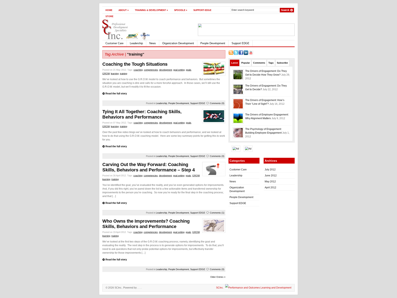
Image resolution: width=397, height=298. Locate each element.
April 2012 (270, 187)
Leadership (136, 43)
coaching (138, 70)
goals (188, 70)
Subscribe (282, 63)
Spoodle (180, 10)
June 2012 (271, 175)
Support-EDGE (202, 10)
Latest (234, 63)
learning (115, 73)
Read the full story (116, 93)
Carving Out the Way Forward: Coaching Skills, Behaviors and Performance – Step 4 (148, 167)
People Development (212, 43)
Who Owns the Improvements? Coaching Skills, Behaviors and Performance (146, 223)
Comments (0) (217, 103)
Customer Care (114, 43)
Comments (259, 63)
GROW (106, 73)
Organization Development (178, 43)
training (123, 73)
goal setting (179, 70)
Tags (271, 63)
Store (109, 16)
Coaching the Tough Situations (134, 64)
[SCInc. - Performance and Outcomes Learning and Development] (257, 287)
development (165, 70)
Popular (245, 63)
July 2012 (270, 169)
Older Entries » (217, 277)
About (123, 10)
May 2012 (270, 181)
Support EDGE (240, 43)
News (152, 43)
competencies (151, 70)
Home (108, 10)
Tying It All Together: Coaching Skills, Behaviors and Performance (142, 114)
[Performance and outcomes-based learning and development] (126, 39)
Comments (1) (217, 212)
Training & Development (151, 10)
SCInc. (220, 287)
